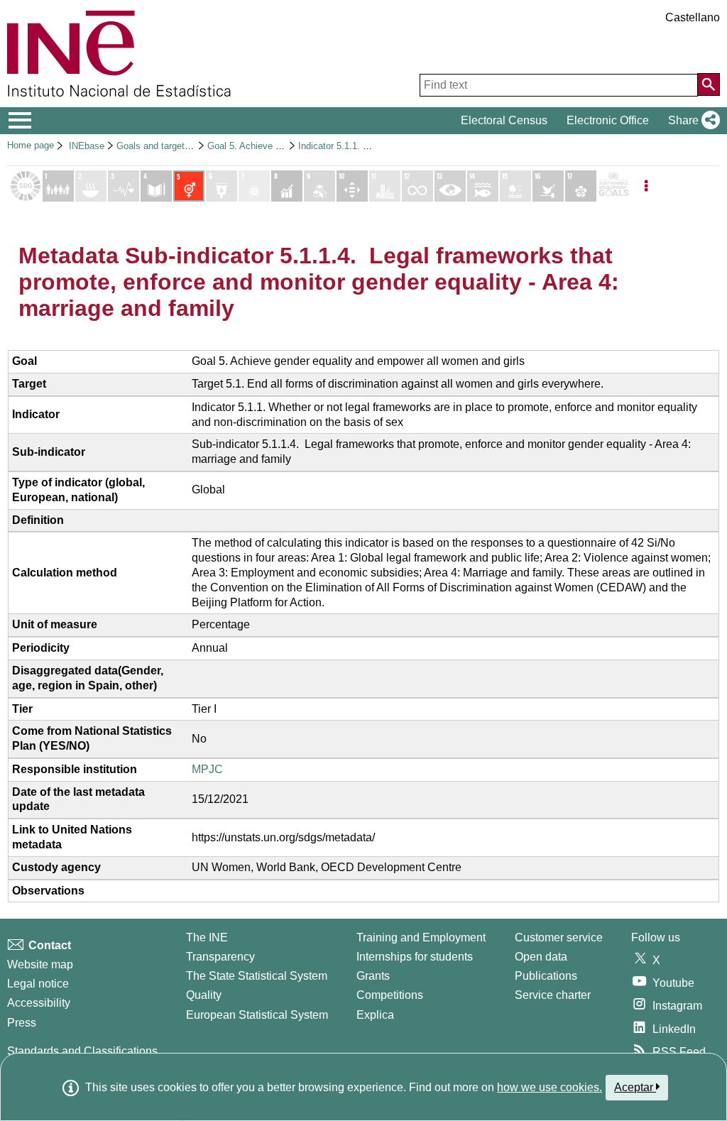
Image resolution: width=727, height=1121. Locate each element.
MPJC (207, 769)
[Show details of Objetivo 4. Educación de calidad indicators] (156, 186)
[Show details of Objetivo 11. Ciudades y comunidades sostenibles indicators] (384, 186)
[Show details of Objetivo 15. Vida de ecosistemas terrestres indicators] (515, 186)
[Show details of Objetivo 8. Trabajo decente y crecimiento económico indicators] (286, 186)
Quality (204, 995)
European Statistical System (257, 1015)
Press (21, 1023)
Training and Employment (421, 937)
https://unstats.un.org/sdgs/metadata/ (283, 837)
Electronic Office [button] (608, 120)
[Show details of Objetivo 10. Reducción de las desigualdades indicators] (352, 186)
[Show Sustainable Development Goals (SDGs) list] (25, 186)
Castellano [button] (692, 17)
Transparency (220, 957)
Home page (30, 145)
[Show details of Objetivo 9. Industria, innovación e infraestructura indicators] (319, 186)
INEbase (86, 146)
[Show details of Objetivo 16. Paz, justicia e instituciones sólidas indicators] (548, 186)
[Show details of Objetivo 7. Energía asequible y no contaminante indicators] (254, 186)
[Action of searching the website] (708, 84)
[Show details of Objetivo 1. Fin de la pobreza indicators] (58, 186)
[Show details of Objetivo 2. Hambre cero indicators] (90, 186)
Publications (546, 976)
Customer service (559, 937)
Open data (541, 957)
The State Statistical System (256, 976)
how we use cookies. (549, 1087)
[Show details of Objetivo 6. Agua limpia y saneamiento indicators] (221, 186)
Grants (373, 976)
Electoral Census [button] (504, 120)
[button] (691, 120)
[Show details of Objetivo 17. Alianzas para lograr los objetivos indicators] (580, 186)
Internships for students (414, 957)
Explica (375, 1015)
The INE (207, 937)
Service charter (553, 995)
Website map (40, 964)
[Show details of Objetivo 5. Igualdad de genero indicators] (188, 186)
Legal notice (38, 984)
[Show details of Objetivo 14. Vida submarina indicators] (482, 186)
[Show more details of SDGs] (613, 186)
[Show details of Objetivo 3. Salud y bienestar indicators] (123, 186)
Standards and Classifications (82, 1051)
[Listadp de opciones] (646, 186)
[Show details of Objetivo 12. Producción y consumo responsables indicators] (417, 186)
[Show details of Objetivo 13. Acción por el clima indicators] (450, 186)
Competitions (389, 995)
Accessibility (38, 1003)
